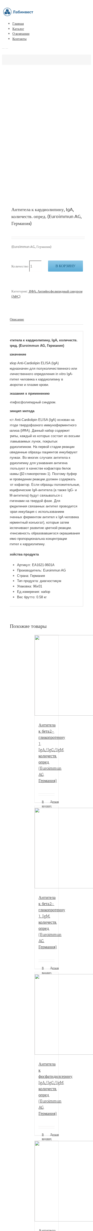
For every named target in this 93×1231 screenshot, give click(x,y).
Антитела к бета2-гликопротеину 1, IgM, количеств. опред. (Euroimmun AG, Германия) (51, 922)
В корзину (65, 266)
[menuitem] (51, 23)
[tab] (46, 319)
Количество (19, 266)
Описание (17, 319)
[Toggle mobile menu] (3, 47)
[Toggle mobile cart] (6, 47)
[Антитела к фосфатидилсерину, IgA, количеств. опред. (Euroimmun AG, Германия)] (46, 1182)
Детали (52, 801)
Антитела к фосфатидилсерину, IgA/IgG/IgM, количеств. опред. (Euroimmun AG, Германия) (55, 1089)
